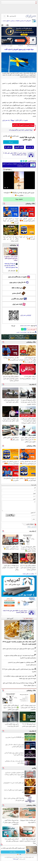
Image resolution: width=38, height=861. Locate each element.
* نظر (34, 499)
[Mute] (7, 188)
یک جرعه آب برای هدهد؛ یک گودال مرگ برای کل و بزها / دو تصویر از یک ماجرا (11, 265)
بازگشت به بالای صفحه (28, 574)
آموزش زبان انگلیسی (17, 299)
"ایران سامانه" (16, 859)
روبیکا (12, 120)
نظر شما (33, 485)
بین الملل (29, 45)
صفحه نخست (34, 45)
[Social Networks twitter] (24, 161)
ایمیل (34, 493)
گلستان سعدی (16, 293)
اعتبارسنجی (34, 527)
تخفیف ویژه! (19, 199)
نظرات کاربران (19, 147)
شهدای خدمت (23, 332)
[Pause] (5, 188)
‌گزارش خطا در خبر (31, 329)
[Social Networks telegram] (21, 161)
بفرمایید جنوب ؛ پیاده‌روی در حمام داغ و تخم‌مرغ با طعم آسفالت (10, 258)
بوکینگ (29, 527)
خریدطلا (11, 142)
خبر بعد (29, 147)
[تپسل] (4, 170)
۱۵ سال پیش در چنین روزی (17, 282)
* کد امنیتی (33, 512)
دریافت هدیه (13, 852)
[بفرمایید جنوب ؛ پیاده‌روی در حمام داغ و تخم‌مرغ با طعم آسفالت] (11, 251)
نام (35, 488)
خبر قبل (9, 147)
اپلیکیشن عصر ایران (25, 315)
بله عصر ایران (6, 120)
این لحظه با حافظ (17, 288)
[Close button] (37, 845)
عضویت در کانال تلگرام (21, 120)
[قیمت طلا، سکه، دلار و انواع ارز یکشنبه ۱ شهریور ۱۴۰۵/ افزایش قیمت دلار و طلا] (19, 630)
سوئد (28, 332)
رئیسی (18, 332)
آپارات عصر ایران (17, 304)
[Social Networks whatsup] (26, 161)
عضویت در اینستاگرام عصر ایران (17, 277)
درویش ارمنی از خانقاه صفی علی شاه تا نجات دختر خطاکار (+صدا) (14, 154)
